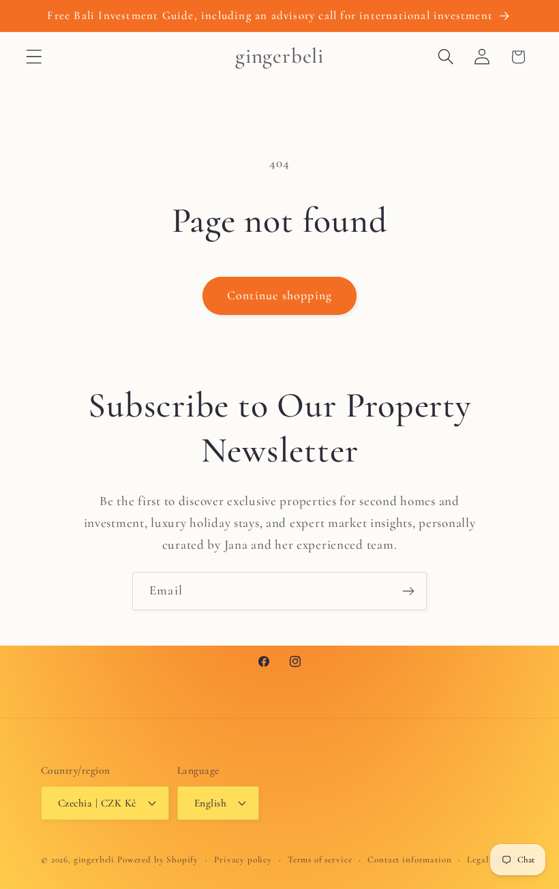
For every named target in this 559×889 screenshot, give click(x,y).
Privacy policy (243, 859)
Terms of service (320, 859)
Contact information (409, 859)
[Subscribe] (408, 591)
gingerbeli (94, 859)
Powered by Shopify (157, 859)
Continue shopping (279, 295)
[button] (34, 57)
